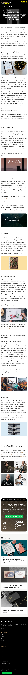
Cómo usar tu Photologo (6, 653)
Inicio (2, 634)
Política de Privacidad (5, 661)
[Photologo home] (6, 7)
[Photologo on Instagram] (3, 628)
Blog (2, 638)
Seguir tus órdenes (5, 651)
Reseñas (3, 640)
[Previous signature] (4, 524)
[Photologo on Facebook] (1, 628)
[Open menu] (26, 7)
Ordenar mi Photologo (5, 648)
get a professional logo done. (11, 198)
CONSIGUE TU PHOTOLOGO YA (14, 516)
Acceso (2, 642)
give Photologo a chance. (9, 328)
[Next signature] (24, 524)
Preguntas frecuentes (5, 663)
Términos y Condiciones (6, 659)
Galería (2, 636)
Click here (22, 456)
